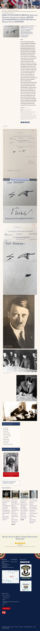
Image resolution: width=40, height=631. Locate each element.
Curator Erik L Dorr (6, 597)
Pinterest (27, 122)
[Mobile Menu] (38, 3)
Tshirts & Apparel (5, 442)
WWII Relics (31, 119)
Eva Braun (28, 112)
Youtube (27, 562)
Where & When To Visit (6, 595)
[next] (36, 26)
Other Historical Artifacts (6, 436)
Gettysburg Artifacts (5, 432)
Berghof (35, 111)
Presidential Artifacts (5, 439)
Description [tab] (5, 126)
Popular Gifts (4, 437)
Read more (9, 492)
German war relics (23, 113)
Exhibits (4, 599)
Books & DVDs (5, 429)
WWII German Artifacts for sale (25, 119)
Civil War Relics (5, 431)
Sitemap (16, 626)
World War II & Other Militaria (27, 109)
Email (29, 122)
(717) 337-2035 (4, 566)
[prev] (34, 26)
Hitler (31, 113)
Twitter (23, 122)
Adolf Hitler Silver (28, 110)
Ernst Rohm (25, 112)
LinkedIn (25, 122)
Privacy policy (21, 626)
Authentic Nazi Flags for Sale (24, 111)
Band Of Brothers (30, 111)
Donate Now (6, 608)
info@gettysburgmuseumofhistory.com (7, 567)
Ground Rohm (28, 113)
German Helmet (32, 112)
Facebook (21, 122)
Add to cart (18, 492)
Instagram (29, 562)
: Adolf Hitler (23, 110)
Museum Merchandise (6, 434)
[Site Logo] (3, 4)
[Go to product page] (6, 494)
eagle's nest (22, 112)
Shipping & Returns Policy (28, 626)
